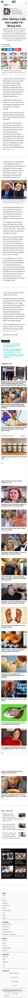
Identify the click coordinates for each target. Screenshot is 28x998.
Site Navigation (6, 948)
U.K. (3, 964)
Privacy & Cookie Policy (9, 934)
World (4, 900)
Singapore (5, 961)
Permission (5, 926)
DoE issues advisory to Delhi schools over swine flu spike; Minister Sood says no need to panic (14, 429)
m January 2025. (10, 149)
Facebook (15, 973)
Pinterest (15, 981)
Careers (4, 945)
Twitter (15, 977)
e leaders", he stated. (10, 331)
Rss (15, 985)
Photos (4, 915)
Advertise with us (7, 924)
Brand (4, 943)
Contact (4, 950)
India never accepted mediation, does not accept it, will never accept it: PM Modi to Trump (12, 350)
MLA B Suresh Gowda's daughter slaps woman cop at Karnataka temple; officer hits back (13, 406)
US (3, 898)
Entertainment (6, 910)
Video (4, 918)
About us (4, 940)
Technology (5, 905)
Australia (5, 956)
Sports (4, 908)
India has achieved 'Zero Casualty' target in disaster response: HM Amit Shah (13, 356)
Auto (3, 913)
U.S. (3, 966)
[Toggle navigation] (2, 2)
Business (5, 903)
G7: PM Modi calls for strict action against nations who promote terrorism (11, 345)
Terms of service (7, 931)
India (3, 895)
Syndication (5, 929)
